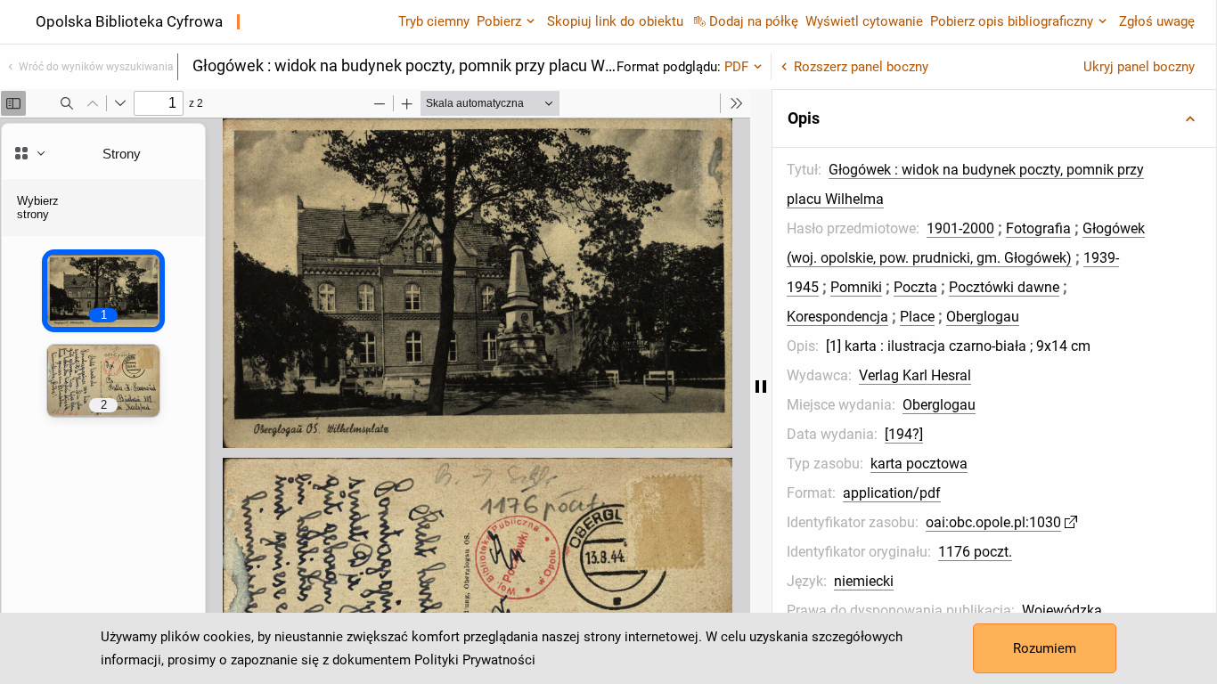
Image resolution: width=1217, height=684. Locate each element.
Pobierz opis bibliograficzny (1011, 21)
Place (917, 316)
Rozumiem (1044, 648)
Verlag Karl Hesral (915, 375)
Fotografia (1038, 228)
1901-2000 (960, 228)
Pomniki (856, 287)
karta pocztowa (919, 463)
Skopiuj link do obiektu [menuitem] (615, 21)
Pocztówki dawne (1004, 287)
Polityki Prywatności (474, 660)
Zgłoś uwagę (1157, 21)
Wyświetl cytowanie (864, 21)
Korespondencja (837, 316)
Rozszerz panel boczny (861, 67)
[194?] (904, 434)
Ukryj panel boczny (1139, 67)
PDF (736, 67)
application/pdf (892, 492)
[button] (994, 118)
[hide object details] (761, 386)
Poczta (915, 287)
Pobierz (499, 21)
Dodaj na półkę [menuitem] (753, 21)
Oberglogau (982, 316)
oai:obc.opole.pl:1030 (993, 522)
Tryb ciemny (434, 21)
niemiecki (864, 581)
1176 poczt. (975, 551)
